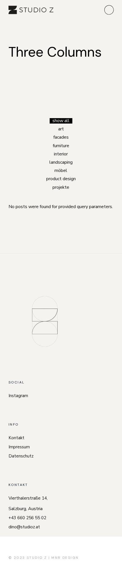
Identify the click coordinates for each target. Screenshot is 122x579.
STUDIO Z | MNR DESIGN (53, 557)
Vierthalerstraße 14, (28, 498)
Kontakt (16, 438)
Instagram (18, 396)
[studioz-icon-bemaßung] (45, 321)
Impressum (19, 447)
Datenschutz (21, 456)
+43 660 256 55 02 (27, 518)
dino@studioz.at (24, 527)
